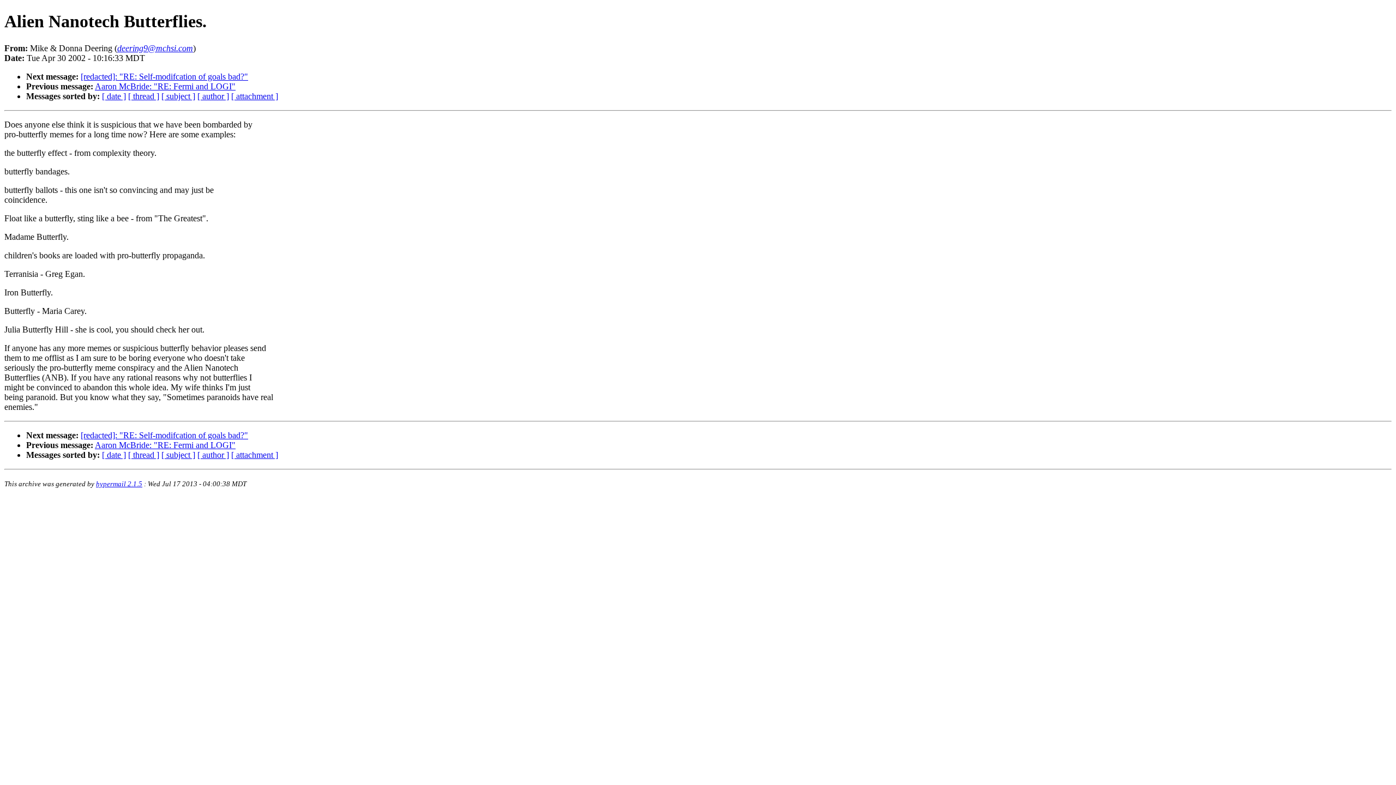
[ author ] (213, 96)
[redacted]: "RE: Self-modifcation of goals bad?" (164, 76)
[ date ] (114, 96)
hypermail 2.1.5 (119, 484)
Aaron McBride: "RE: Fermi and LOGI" (165, 86)
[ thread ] (143, 96)
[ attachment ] (254, 96)
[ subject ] (178, 96)
